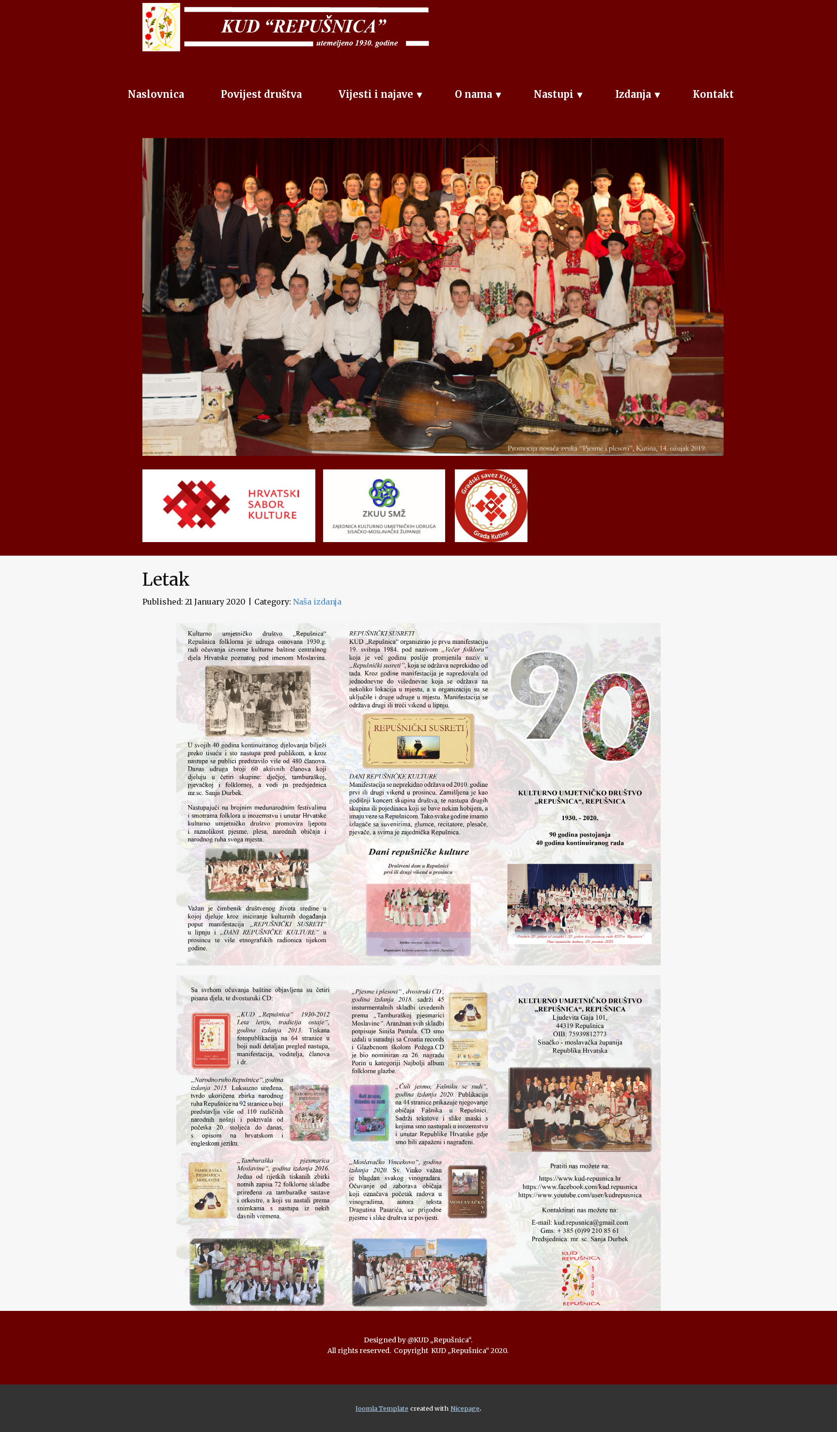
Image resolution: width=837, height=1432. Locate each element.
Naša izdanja (317, 602)
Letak (166, 580)
